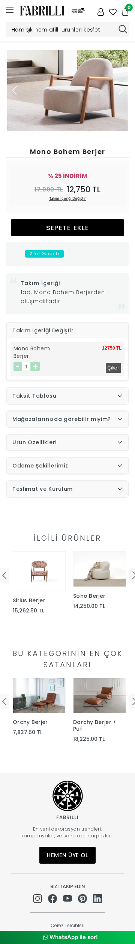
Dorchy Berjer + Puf (95, 725)
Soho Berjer (89, 596)
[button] (121, 90)
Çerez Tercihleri (67, 925)
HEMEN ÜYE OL (67, 855)
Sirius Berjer (29, 600)
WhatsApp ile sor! (73, 937)
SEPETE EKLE (67, 227)
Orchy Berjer (30, 722)
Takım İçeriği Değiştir (67, 198)
